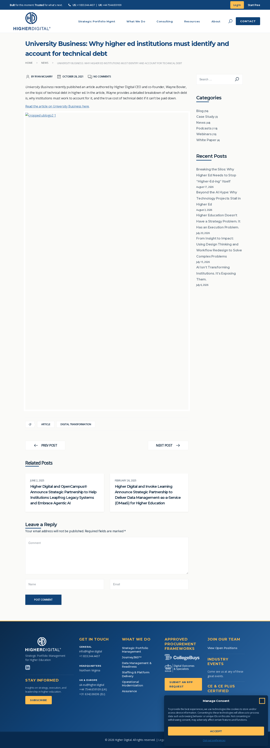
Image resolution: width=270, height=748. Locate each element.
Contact (248, 21)
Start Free (254, 5)
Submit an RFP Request (181, 684)
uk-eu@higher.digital (91, 685)
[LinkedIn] (27, 667)
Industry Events (218, 661)
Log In (237, 5)
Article (45, 424)
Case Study (205, 117)
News (44, 63)
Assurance (129, 691)
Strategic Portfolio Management (135, 649)
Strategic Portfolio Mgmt (96, 21)
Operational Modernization (132, 683)
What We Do (136, 21)
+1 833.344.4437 (86, 5)
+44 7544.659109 (112, 5)
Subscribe (38, 700)
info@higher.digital (90, 651)
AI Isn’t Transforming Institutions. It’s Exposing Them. (216, 273)
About (215, 21)
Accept (216, 731)
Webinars (203, 134)
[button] (262, 701)
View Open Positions (222, 648)
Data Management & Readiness (136, 664)
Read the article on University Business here (57, 106)
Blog (200, 111)
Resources (192, 21)
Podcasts (203, 128)
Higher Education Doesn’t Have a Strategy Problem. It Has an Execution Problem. (218, 221)
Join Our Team (224, 639)
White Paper (206, 140)
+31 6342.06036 (89, 694)
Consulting (165, 21)
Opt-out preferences (214, 740)
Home (29, 63)
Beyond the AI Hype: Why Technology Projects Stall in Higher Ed (218, 198)
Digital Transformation (75, 424)
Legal (161, 740)
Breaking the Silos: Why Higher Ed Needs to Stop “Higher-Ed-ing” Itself (216, 175)
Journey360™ (132, 657)
